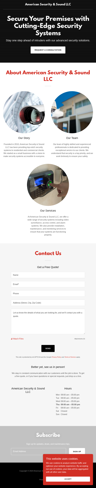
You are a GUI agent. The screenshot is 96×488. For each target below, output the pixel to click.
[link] (48, 5)
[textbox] (48, 275)
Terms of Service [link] (70, 357)
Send (48, 348)
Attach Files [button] (18, 339)
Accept (67, 479)
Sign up (77, 452)
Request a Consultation (48, 50)
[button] (12, 339)
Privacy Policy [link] (56, 357)
